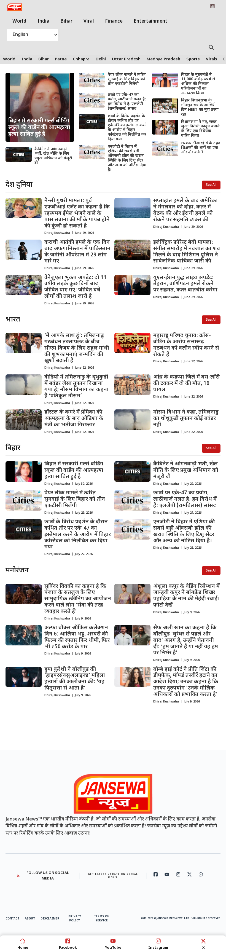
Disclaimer (50, 919)
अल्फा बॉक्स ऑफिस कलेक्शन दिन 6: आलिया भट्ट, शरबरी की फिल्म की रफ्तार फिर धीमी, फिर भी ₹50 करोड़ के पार (77, 637)
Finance (114, 21)
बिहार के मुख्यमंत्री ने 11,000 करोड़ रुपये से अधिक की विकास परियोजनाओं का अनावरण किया (198, 84)
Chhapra (81, 59)
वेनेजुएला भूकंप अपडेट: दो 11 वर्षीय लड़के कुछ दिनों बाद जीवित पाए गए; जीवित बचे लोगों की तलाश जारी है (75, 287)
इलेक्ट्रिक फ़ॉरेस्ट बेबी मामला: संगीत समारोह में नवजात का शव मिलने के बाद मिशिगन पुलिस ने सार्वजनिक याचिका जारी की (186, 252)
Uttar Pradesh (126, 59)
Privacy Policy (74, 918)
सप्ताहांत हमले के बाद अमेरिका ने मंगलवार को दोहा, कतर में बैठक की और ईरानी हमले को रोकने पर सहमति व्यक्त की (185, 210)
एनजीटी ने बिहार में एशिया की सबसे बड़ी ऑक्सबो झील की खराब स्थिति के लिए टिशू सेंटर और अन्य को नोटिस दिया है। (127, 158)
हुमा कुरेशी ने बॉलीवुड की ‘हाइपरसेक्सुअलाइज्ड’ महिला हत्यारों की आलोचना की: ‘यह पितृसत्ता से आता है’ (74, 679)
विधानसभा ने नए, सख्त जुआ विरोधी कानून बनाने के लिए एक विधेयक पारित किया (200, 128)
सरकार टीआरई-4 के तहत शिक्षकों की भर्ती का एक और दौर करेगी (200, 148)
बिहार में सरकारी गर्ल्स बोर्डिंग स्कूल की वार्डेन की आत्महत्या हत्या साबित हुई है (73, 470)
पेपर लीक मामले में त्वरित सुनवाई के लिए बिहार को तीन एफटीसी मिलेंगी (127, 79)
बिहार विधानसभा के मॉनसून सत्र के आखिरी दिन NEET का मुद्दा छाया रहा (200, 107)
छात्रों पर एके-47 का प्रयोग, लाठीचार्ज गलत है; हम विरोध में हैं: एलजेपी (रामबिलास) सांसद (127, 101)
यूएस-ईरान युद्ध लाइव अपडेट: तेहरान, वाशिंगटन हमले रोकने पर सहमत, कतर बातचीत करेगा (185, 284)
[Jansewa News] (14, 7)
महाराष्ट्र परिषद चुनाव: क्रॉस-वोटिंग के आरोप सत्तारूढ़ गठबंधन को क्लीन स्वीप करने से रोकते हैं (186, 345)
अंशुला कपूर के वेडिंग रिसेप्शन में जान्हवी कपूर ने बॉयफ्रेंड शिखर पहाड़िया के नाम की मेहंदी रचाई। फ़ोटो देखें (186, 596)
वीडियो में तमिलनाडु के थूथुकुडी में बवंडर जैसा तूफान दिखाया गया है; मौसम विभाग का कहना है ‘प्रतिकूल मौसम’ (76, 386)
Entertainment (150, 21)
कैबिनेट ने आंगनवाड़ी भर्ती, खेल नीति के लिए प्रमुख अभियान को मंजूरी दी (53, 156)
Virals (211, 59)
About (30, 919)
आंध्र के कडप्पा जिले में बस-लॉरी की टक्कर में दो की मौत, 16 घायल (186, 383)
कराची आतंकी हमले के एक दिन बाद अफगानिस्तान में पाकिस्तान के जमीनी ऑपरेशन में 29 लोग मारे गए (77, 252)
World (19, 21)
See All (211, 185)
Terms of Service (101, 918)
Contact (12, 919)
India (43, 21)
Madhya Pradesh (163, 59)
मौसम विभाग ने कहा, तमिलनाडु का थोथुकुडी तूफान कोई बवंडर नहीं (186, 418)
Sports (193, 59)
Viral (89, 21)
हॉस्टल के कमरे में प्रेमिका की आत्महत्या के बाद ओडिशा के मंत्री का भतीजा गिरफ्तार (73, 418)
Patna (61, 59)
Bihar (66, 21)
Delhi (101, 59)
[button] (211, 48)
